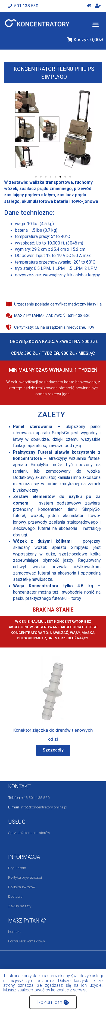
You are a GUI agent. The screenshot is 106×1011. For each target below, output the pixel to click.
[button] (95, 25)
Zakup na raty (19, 906)
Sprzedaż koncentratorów (29, 832)
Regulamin (17, 868)
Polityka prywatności (25, 877)
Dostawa (15, 896)
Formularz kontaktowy (26, 941)
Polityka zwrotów (21, 887)
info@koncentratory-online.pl (43, 807)
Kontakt (14, 931)
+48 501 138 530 (35, 797)
